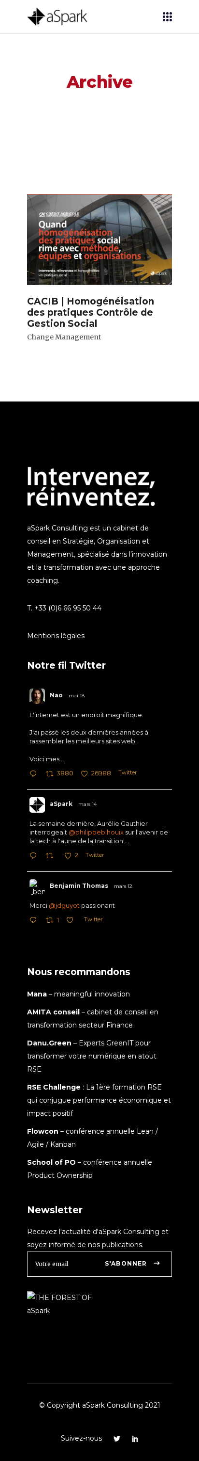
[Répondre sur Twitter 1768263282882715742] (35, 856)
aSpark (61, 803)
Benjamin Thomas (79, 885)
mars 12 (123, 886)
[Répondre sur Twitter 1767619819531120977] (35, 921)
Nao (56, 695)
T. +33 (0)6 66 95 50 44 (64, 608)
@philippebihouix (96, 832)
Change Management (64, 337)
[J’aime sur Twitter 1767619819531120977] (73, 921)
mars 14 (87, 804)
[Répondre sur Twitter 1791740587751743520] (35, 774)
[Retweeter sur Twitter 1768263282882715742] (52, 856)
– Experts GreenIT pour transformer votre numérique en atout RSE (91, 1056)
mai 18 (77, 695)
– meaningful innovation (78, 994)
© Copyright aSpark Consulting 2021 (99, 1405)
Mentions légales (56, 635)
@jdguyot (64, 905)
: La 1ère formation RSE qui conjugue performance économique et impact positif (99, 1100)
